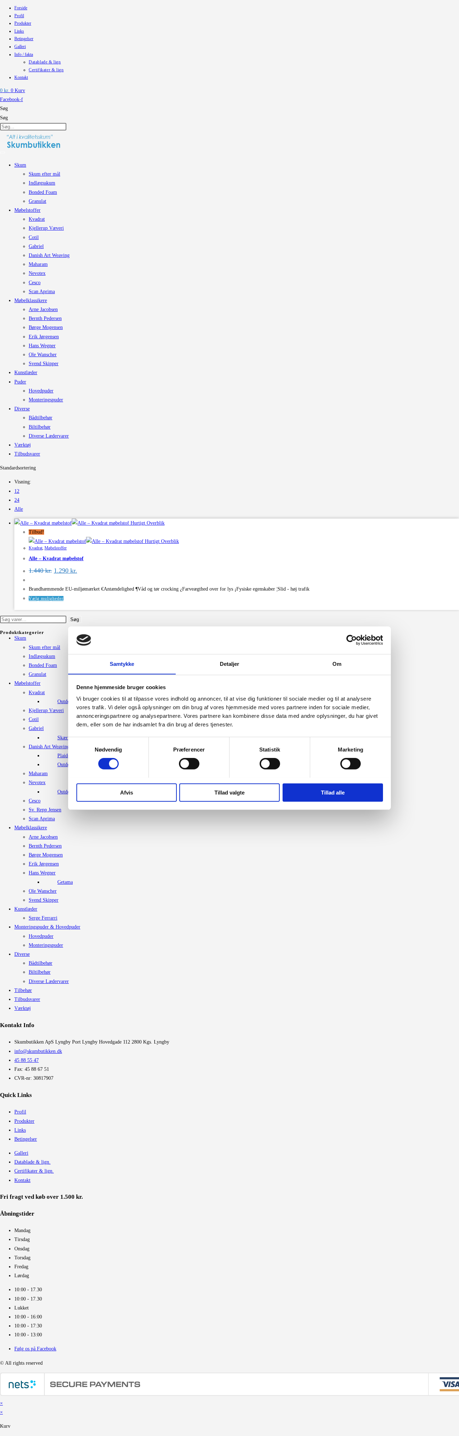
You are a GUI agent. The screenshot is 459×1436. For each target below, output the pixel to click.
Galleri (20, 46)
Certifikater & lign (46, 69)
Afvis (126, 792)
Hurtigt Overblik (147, 523)
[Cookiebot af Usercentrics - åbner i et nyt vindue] (351, 640)
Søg (4, 108)
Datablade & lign (45, 62)
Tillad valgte (229, 792)
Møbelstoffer (55, 547)
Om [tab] (336, 663)
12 (16, 491)
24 (16, 500)
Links (19, 31)
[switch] (189, 763)
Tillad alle (333, 792)
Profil (19, 15)
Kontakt (21, 77)
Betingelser (23, 38)
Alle (18, 509)
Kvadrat (35, 547)
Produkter (22, 23)
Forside (20, 7)
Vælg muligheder (46, 598)
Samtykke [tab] (122, 663)
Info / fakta (23, 54)
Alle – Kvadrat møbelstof (56, 558)
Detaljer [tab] (230, 663)
